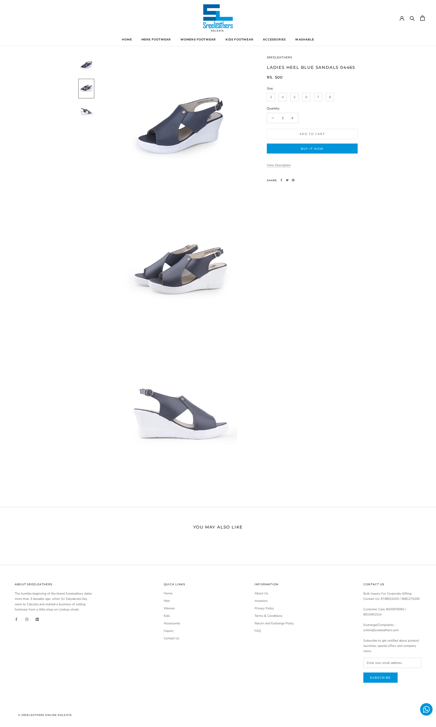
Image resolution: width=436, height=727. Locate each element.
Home (127, 39)
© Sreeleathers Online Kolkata (45, 715)
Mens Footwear (156, 39)
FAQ (258, 631)
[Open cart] (422, 18)
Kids (167, 616)
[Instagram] (26, 619)
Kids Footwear (239, 39)
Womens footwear (198, 39)
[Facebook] (281, 180)
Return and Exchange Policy (274, 623)
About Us (261, 593)
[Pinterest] (293, 180)
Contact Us (171, 638)
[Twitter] (287, 180)
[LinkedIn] (37, 619)
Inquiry (168, 631)
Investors (261, 601)
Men (167, 601)
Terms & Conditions (268, 616)
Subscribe (380, 677)
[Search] (412, 18)
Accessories (274, 39)
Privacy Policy (264, 608)
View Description (279, 165)
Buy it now (312, 148)
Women (169, 608)
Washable (304, 39)
